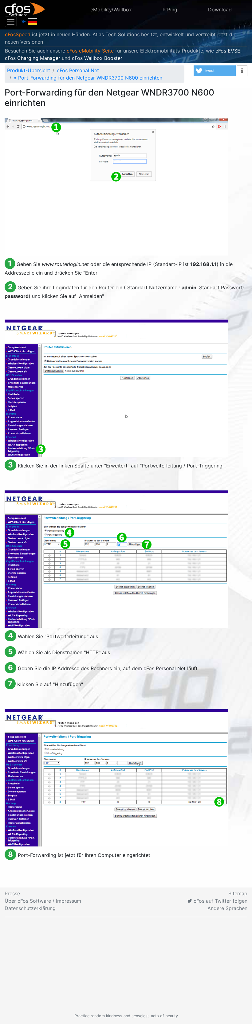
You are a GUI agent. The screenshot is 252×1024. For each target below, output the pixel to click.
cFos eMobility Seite (90, 51)
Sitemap (237, 893)
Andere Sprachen (227, 908)
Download (220, 9)
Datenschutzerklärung (30, 908)
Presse (12, 893)
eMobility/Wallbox (111, 9)
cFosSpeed (17, 34)
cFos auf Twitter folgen (219, 901)
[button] (215, 70)
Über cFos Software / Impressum (43, 901)
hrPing (170, 9)
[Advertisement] (126, 965)
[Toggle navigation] (11, 21)
